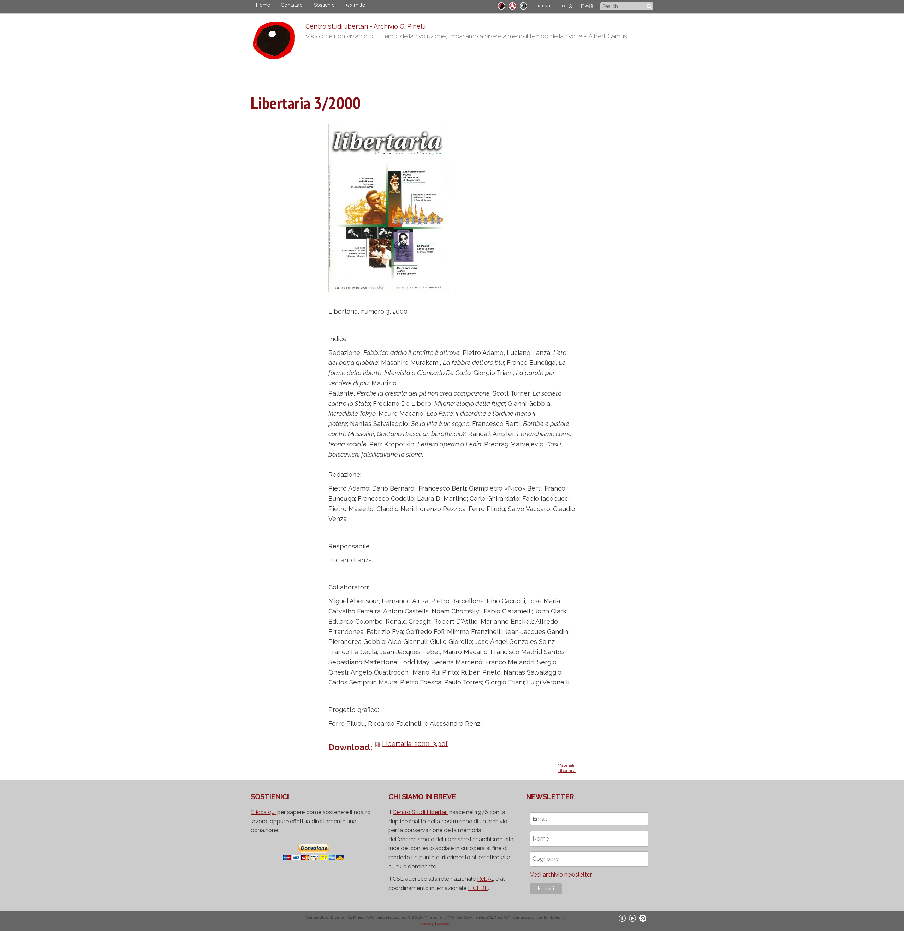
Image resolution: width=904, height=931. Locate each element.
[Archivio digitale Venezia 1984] (512, 5)
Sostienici (324, 5)
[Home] (278, 42)
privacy (427, 923)
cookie (443, 923)
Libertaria (567, 770)
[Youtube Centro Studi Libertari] (632, 917)
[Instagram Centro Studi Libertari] (642, 917)
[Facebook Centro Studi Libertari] (622, 917)
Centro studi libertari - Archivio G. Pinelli (365, 26)
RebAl (485, 879)
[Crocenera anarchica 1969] (523, 5)
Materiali (566, 765)
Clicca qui (263, 812)
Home (263, 5)
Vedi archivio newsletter (561, 874)
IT (532, 6)
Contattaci (292, 5)
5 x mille (355, 5)
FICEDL (478, 888)
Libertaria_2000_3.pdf (415, 743)
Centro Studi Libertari (420, 812)
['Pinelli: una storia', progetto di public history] (501, 5)
